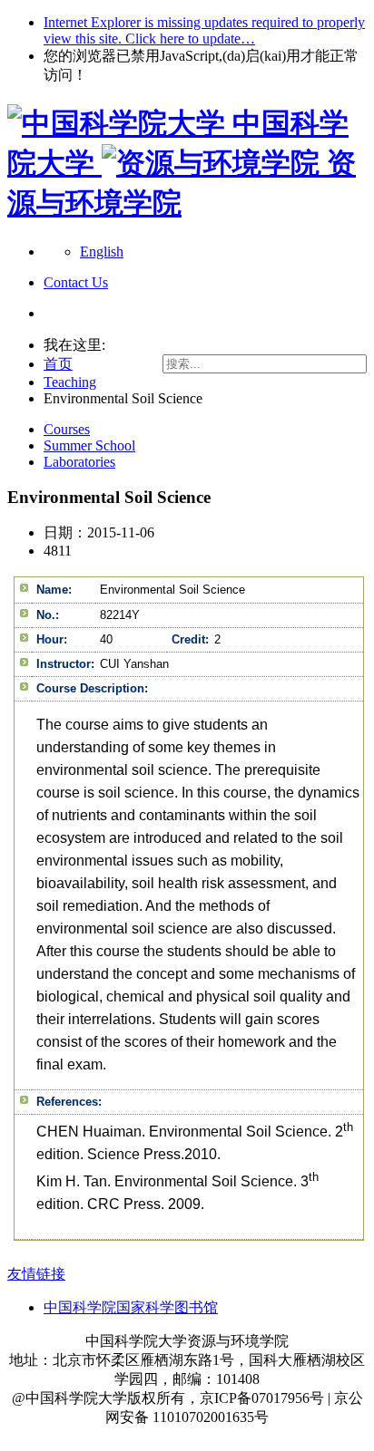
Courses (67, 429)
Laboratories (79, 461)
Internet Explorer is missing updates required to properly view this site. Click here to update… (204, 30)
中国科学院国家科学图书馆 (131, 1307)
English (101, 251)
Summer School (89, 445)
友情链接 (36, 1274)
